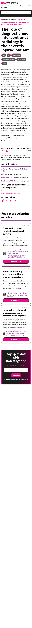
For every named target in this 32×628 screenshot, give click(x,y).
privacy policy (24, 379)
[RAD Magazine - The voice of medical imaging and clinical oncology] (9, 3)
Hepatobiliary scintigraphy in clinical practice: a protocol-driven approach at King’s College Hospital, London (16, 316)
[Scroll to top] (28, 624)
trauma (4, 63)
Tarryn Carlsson (21, 59)
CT (8, 55)
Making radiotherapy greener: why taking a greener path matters (13, 274)
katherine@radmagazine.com (10, 193)
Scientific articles (10, 20)
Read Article (16, 261)
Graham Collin (16, 55)
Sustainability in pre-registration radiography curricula (14, 231)
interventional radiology (8, 59)
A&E (4, 55)
